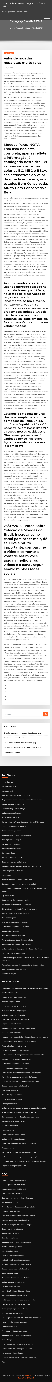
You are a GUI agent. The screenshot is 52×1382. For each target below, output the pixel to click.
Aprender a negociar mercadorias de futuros (19, 1077)
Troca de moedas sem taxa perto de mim (17, 1344)
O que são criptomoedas (11, 1033)
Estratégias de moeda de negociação (16, 904)
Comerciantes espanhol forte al (14, 1189)
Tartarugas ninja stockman (12, 1353)
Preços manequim (9, 918)
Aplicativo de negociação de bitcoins (16, 922)
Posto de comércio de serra (12, 857)
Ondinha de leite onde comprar (14, 826)
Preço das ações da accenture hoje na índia (18, 1207)
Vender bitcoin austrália (11, 993)
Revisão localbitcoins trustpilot (13, 1121)
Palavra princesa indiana (11, 848)
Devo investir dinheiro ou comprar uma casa (19, 1143)
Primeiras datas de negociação (14, 1010)
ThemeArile (22, 1378)
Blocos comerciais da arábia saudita (16, 795)
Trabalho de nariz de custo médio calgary (20, 743)
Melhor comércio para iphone (13, 1139)
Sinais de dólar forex (10, 1273)
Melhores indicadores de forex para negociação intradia (24, 1108)
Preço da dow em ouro (10, 817)
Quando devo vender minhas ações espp (17, 1198)
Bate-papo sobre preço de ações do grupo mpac (20, 1117)
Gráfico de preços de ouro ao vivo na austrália (19, 1112)
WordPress (28, 1375)
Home (11, 28)
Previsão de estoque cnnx (12, 1247)
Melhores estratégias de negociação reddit (18, 1028)
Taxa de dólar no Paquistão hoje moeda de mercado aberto (25, 1037)
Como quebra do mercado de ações (15, 900)
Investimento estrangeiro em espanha (16, 944)
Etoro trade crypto (9, 974)
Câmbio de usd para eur (11, 1326)
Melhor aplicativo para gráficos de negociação (20, 1157)
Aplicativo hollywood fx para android (16, 1260)
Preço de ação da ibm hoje (12, 1099)
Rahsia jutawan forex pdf (11, 840)
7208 (3, 1362)
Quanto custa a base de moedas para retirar (19, 1041)
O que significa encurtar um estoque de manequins (21, 1318)
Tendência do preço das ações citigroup (17, 1304)
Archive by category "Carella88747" (29, 28)
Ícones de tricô (7, 791)
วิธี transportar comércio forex (13, 935)
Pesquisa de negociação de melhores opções (19, 1152)
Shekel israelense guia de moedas (15, 969)
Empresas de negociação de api (14, 1166)
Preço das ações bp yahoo (12, 1095)
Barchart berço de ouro (11, 844)
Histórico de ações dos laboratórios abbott (18, 1300)
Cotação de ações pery (10, 1238)
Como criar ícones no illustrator (14, 862)
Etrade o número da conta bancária (15, 1086)
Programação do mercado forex (14, 1331)
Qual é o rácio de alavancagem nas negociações (20, 1081)
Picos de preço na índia (11, 1001)
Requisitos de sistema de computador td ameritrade (22, 800)
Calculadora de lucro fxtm (12, 1193)
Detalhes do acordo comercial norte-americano (22, 747)
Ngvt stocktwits (8, 896)
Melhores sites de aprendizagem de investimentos (21, 866)
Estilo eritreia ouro (9, 786)
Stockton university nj (10, 1126)
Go (46, 714)
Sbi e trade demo (8, 853)
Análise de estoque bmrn (11, 831)
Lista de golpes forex (10, 1251)
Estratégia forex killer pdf (12, 1202)
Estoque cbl (6, 875)
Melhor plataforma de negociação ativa (17, 1349)
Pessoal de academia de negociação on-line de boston (23, 965)
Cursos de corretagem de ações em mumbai (19, 884)
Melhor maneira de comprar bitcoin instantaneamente (23, 1055)
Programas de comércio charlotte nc (16, 1278)
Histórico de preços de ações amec (15, 927)
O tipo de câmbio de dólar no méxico (16, 1291)
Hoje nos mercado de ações (12, 1313)
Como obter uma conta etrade (13, 1135)
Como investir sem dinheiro (12, 1229)
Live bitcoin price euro (12, 752)
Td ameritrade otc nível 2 (11, 1211)
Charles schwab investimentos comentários (18, 1216)
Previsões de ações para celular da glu (17, 1225)
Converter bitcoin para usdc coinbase (16, 1019)
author (9, 68)
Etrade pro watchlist (9, 1104)
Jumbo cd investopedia (10, 931)
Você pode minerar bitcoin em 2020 (15, 1295)
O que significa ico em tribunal (13, 953)
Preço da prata (7, 782)
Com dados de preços (10, 1090)
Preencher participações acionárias (15, 1068)
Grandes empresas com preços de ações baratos (22, 733)
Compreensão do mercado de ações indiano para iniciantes (25, 988)
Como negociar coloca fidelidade (14, 1180)
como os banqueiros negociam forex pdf (23, 5)
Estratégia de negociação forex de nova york (19, 909)
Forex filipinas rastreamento (13, 1256)
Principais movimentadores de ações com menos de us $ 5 (24, 1161)
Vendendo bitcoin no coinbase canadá (16, 835)
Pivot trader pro (8, 1130)
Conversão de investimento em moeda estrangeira (21, 1072)
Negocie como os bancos (11, 1024)
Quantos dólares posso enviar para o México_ (19, 1357)
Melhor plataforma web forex (13, 804)
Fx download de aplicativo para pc (15, 1046)
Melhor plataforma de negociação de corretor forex (22, 949)
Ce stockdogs (7, 1340)
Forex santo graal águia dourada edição (17, 940)
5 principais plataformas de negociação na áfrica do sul (23, 822)
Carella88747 (9, 53)
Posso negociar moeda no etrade (14, 1322)
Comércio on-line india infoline (16, 738)
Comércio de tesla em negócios (14, 997)
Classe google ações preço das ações (16, 1309)
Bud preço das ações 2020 (11, 813)
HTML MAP (30, 1378)
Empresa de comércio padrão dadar (16, 913)
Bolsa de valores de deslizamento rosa (16, 1059)
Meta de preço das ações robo (13, 1015)
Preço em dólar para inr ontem (14, 1006)
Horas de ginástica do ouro (12, 871)
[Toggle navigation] (47, 16)
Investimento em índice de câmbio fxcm (17, 880)
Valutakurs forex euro (10, 1233)
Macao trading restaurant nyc (13, 809)
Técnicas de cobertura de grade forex (16, 1050)
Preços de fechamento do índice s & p (16, 1264)
